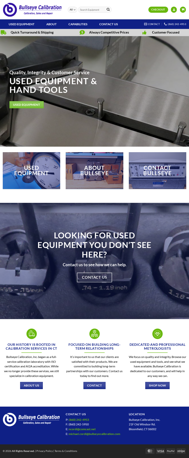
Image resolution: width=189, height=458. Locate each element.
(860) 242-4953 (79, 419)
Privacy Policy (44, 450)
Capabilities (77, 24)
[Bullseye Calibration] (32, 9)
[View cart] (183, 10)
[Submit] (108, 10)
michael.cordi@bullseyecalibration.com (94, 434)
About (51, 24)
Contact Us (108, 24)
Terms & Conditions (66, 450)
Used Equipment (22, 24)
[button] (174, 10)
